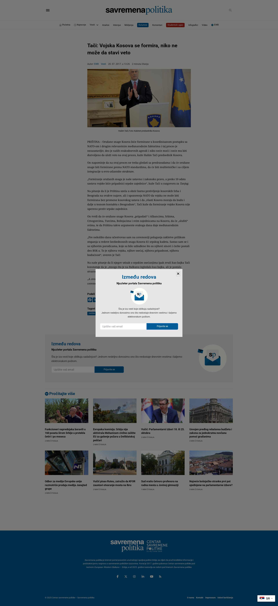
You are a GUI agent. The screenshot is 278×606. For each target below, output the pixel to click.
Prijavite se (162, 326)
